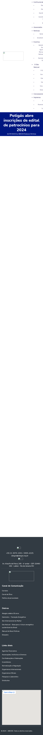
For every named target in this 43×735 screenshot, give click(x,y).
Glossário (5, 635)
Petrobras (11, 484)
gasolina (7, 477)
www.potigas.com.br (10, 183)
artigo (20, 463)
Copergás (19, 471)
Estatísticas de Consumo (12, 404)
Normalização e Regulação (11, 666)
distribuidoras (33, 471)
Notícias (37, 31)
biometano (7, 465)
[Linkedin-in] (4, 544)
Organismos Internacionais (11, 669)
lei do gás (15, 481)
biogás (33, 463)
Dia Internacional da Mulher (12, 621)
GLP (13, 478)
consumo (33, 469)
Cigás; (28, 466)
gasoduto (28, 474)
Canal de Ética (7, 594)
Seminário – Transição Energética (14, 617)
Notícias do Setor (9, 398)
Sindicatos (6, 680)
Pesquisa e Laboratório (10, 677)
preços (4, 487)
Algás (11, 463)
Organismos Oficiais (9, 673)
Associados (38, 27)
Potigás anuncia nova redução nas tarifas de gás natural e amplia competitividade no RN (20, 352)
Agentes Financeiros (9, 651)
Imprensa (37, 97)
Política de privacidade (10, 598)
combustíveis (9, 468)
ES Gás (9, 474)
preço (36, 483)
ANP (15, 463)
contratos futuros (8, 471)
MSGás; (29, 481)
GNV (21, 477)
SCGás (17, 487)
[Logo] (13, 53)
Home (6, 395)
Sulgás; (23, 487)
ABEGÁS (5, 463)
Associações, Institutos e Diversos (14, 654)
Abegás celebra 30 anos (10, 613)
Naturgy (34, 481)
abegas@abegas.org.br (14, 502)
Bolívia (15, 466)
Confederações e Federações (12, 658)
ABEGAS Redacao (24, 134)
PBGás (4, 484)
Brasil (18, 466)
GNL (17, 478)
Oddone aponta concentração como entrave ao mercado (21, 453)
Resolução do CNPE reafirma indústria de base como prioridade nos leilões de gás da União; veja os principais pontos (20, 435)
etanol (15, 474)
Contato (5, 591)
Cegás (23, 466)
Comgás (19, 469)
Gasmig (22, 474)
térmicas (28, 487)
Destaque (7, 407)
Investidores (6, 662)
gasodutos (35, 474)
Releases (7, 401)
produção (10, 487)
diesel (25, 471)
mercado (22, 481)
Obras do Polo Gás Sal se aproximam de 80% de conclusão (20, 304)
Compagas (25, 469)
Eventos (37, 42)
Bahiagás (26, 463)
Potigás (5, 276)
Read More (10, 328)
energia (4, 474)
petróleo (21, 483)
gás (26, 477)
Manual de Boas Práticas (11, 631)
